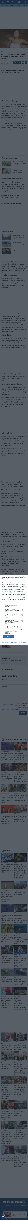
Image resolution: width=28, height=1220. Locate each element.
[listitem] (14, 606)
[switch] (22, 610)
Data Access (14, 642)
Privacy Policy (22, 642)
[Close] (24, 577)
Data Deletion (5, 642)
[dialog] (14, 610)
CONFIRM (8, 636)
